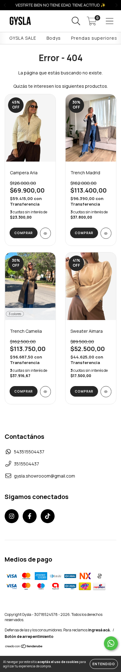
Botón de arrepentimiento (29, 636)
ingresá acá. (99, 630)
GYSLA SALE (22, 38)
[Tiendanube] (24, 647)
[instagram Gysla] (12, 516)
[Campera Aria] (45, 233)
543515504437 (29, 452)
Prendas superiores (94, 38)
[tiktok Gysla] (48, 516)
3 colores (15, 314)
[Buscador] (76, 21)
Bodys (54, 38)
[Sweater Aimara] (106, 391)
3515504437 (26, 464)
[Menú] (110, 21)
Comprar (23, 233)
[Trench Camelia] (45, 391)
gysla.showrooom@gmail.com (44, 476)
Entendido (103, 664)
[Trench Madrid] (106, 233)
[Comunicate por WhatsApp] (111, 643)
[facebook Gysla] (30, 516)
